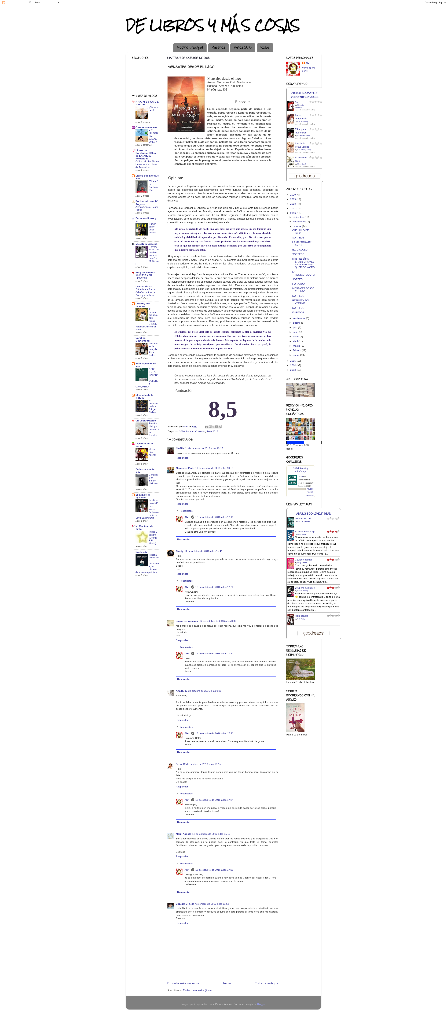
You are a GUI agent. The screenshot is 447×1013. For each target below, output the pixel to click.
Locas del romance (187, 621)
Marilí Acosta (183, 834)
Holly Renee (302, 563)
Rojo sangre (301, 616)
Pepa (179, 764)
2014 (293, 365)
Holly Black (301, 164)
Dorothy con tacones (142, 305)
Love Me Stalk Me (305, 587)
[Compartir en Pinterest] (220, 426)
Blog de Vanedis (145, 272)
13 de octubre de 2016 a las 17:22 (214, 653)
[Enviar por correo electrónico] (206, 426)
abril (295, 341)
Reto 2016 (212, 431)
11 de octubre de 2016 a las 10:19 (214, 468)
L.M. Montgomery (304, 150)
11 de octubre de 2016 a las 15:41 (203, 551)
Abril (187, 517)
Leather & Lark (303, 518)
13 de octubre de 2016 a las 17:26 (214, 870)
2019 (293, 199)
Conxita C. (182, 904)
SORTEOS (298, 237)
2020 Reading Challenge (301, 469)
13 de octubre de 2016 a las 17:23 (214, 733)
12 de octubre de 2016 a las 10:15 (202, 764)
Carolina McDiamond (142, 339)
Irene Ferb (301, 534)
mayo (296, 336)
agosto (297, 323)
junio (296, 332)
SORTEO (297, 279)
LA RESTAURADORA (303, 273)
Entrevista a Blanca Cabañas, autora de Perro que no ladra (145, 292)
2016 (182, 431)
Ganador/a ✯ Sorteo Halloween (153, 480)
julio (295, 327)
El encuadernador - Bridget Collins (153, 406)
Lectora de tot (143, 286)
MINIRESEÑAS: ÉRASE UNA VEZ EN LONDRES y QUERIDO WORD (303, 263)
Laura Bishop (302, 591)
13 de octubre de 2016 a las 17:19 (214, 517)
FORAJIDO (298, 284)
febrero (297, 350)
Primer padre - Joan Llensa (152, 228)
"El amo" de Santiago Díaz (153, 185)
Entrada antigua (267, 983)
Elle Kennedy (302, 121)
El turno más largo (305, 531)
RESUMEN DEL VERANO (301, 302)
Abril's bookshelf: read (313, 514)
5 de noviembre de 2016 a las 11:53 (209, 904)
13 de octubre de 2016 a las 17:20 (214, 587)
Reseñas (218, 47)
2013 (293, 370)
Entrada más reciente (183, 983)
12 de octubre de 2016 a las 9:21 (203, 691)
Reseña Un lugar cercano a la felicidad (154, 429)
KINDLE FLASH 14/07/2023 (143, 277)
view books (310, 495)
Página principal (190, 47)
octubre (297, 226)
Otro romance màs (146, 127)
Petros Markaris (303, 136)
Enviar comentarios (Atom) (197, 990)
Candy (180, 551)
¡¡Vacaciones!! (153, 109)
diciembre (299, 217)
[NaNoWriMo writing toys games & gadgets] (300, 442)
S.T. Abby (301, 619)
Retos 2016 (243, 47)
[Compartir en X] (213, 426)
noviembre (299, 221)
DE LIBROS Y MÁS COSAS (213, 25)
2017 (293, 208)
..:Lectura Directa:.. (146, 244)
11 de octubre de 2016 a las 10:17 (204, 448)
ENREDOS (298, 312)
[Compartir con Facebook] (216, 426)
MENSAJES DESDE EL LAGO (303, 290)
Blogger (261, 1004)
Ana (297, 102)
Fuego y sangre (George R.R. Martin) (153, 537)
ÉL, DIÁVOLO (299, 249)
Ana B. (180, 691)
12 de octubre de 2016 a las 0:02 (218, 621)
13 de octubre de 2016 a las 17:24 (214, 800)
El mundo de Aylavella (143, 496)
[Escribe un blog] (210, 426)
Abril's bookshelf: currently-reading (304, 95)
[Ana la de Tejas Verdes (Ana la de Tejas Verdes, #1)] (291, 152)
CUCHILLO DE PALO (300, 231)
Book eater (141, 552)
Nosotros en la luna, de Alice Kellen (153, 349)
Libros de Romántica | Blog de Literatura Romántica (145, 154)
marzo (297, 346)
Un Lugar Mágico (145, 420)
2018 (293, 204)
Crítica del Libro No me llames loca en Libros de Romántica (147, 164)
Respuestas (186, 511)
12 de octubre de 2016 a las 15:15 (211, 834)
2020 (293, 194)
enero (296, 355)
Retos (265, 47)
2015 (293, 361)
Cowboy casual (303, 559)
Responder (182, 458)
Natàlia (180, 448)
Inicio (227, 983)
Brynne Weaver (303, 521)
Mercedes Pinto (185, 468)
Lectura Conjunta (195, 431)
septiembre (299, 318)
